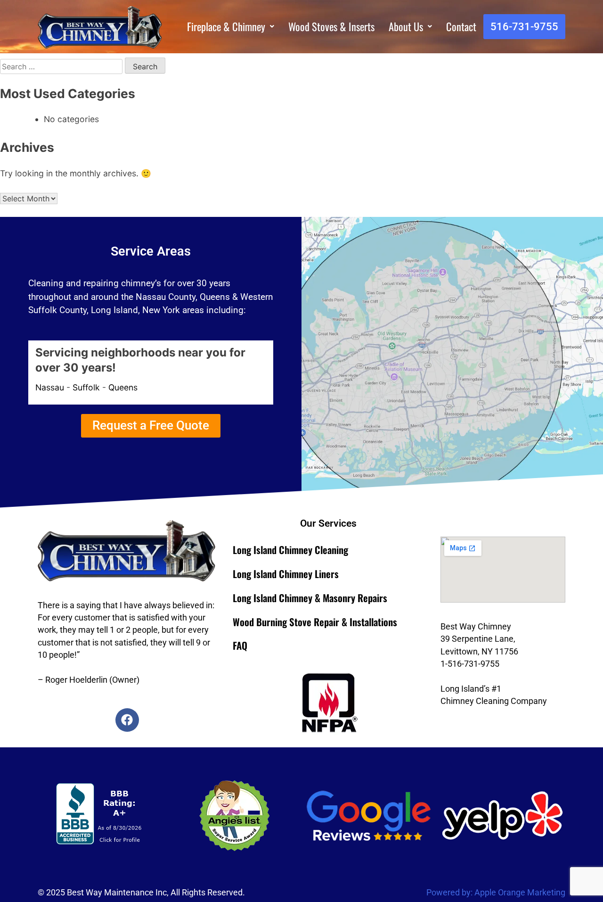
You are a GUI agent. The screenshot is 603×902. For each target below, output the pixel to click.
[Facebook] (127, 720)
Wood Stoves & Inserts (331, 26)
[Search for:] (62, 66)
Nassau (49, 387)
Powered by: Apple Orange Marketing (495, 892)
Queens (123, 387)
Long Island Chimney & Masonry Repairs (310, 597)
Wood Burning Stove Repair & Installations (315, 621)
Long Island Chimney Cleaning (290, 549)
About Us (406, 26)
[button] (230, 26)
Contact (461, 26)
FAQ (240, 645)
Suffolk (86, 387)
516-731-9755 (524, 26)
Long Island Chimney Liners (286, 573)
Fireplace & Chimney (226, 26)
